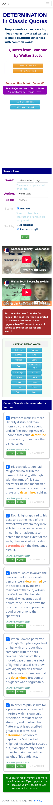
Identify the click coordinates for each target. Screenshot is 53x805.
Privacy (38, 800)
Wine (34, 392)
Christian (19, 377)
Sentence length (29, 229)
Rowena (34, 350)
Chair (18, 382)
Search (25, 237)
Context (11, 453)
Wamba (18, 360)
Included (24, 208)
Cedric (34, 360)
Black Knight (18, 372)
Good (34, 382)
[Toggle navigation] (47, 3)
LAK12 (5, 3)
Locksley (34, 372)
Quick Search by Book (25, 107)
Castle (34, 377)
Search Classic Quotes (25, 102)
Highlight (21, 453)
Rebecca (18, 350)
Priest (34, 387)
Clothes (19, 392)
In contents (26, 224)
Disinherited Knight (34, 366)
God (18, 366)
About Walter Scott (28, 71)
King (34, 355)
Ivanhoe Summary (28, 65)
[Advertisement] (26, 140)
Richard (18, 387)
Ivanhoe (18, 355)
